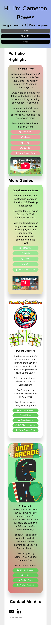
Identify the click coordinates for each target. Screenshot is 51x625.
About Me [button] (25, 36)
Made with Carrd (16, 617)
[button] (25, 132)
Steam (29, 126)
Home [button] (25, 31)
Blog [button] (25, 41)
